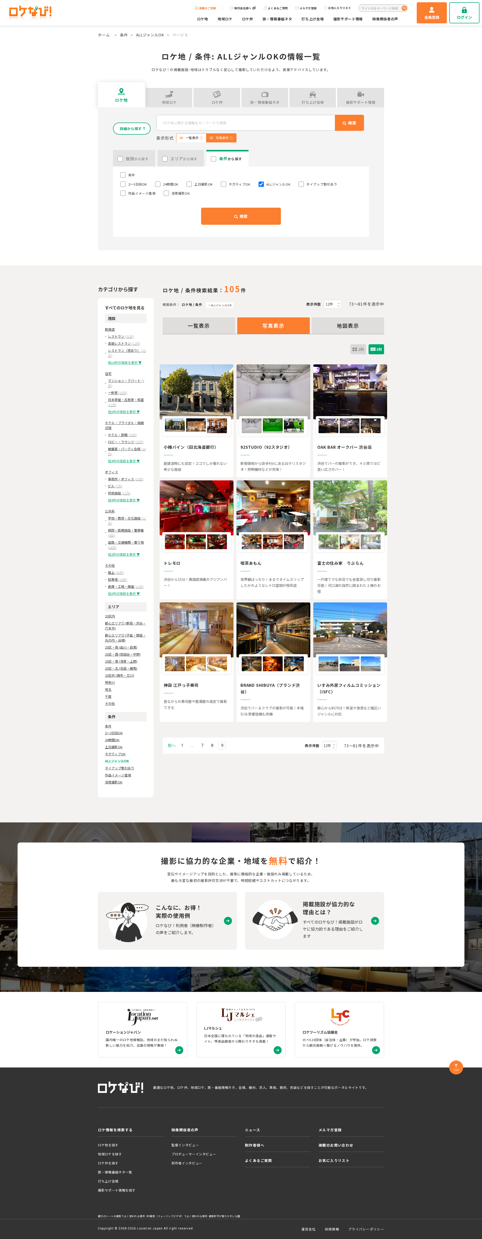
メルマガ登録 (308, 8)
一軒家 (117, 392)
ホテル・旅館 (122, 434)
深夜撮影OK (114, 782)
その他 (110, 565)
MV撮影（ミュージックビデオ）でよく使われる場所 (176, 1216)
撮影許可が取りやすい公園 (224, 1216)
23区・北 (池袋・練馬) (121, 668)
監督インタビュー (185, 1145)
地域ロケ (225, 18)
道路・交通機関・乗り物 (126, 545)
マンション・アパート (126, 383)
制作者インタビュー (186, 1163)
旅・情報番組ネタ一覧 (115, 1172)
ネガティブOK (115, 754)
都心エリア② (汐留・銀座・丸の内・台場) (125, 638)
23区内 (110, 616)
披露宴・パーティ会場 (127, 451)
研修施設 (119, 493)
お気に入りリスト (339, 8)
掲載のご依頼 (207, 8)
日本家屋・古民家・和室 (126, 402)
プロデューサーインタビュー (193, 1154)
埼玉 (108, 689)
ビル (115, 486)
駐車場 (117, 579)
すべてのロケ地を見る (125, 308)
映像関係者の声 (385, 18)
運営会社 (309, 1229)
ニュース (252, 1129)
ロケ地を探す (108, 1145)
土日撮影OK (114, 747)
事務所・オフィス (126, 479)
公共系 (110, 511)
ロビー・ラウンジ (126, 441)
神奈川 (110, 682)
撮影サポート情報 (348, 18)
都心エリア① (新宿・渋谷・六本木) (125, 626)
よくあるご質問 (278, 8)
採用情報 (332, 1229)
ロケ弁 (247, 18)
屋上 (116, 572)
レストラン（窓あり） (127, 353)
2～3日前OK (114, 732)
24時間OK (112, 740)
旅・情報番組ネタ (277, 18)
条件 (124, 34)
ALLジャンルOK (150, 34)
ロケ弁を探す (108, 1163)
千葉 (108, 696)
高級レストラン (124, 343)
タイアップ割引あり (119, 768)
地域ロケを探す (110, 1154)
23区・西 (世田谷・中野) (123, 654)
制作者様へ (254, 1145)
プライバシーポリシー (366, 1229)
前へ (172, 746)
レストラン (121, 336)
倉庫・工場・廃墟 (126, 586)
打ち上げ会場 (313, 18)
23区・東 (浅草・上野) (121, 661)
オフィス (111, 472)
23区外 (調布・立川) (119, 675)
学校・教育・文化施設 (127, 521)
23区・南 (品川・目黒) (121, 647)
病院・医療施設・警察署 (126, 533)
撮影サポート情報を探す (117, 1190)
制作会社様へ (243, 8)
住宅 (108, 373)
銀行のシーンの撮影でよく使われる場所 (121, 1216)
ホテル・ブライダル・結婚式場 (124, 425)
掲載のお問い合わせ (336, 1145)
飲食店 (110, 329)
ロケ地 (202, 18)
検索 (243, 216)
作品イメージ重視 (118, 775)
